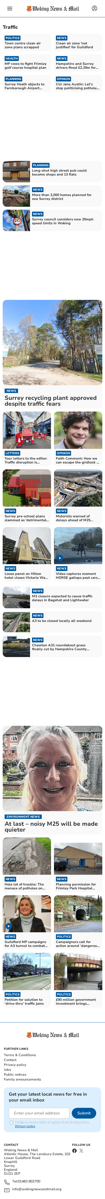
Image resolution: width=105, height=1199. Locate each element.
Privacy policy (15, 1064)
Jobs (7, 1069)
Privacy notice (25, 1126)
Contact (10, 1060)
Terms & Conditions (20, 1055)
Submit (84, 1113)
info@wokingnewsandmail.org (37, 1189)
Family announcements (22, 1079)
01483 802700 (29, 1181)
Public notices (15, 1074)
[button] (10, 8)
